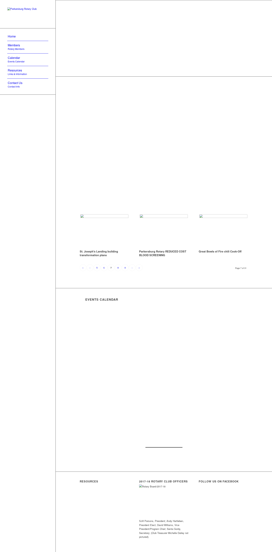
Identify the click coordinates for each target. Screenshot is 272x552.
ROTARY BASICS (94, 507)
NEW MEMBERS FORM (100, 497)
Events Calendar (101, 299)
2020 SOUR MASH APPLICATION (98, 518)
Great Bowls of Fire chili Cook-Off (220, 251)
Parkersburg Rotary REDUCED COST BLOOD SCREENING (162, 253)
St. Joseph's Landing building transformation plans (99, 253)
